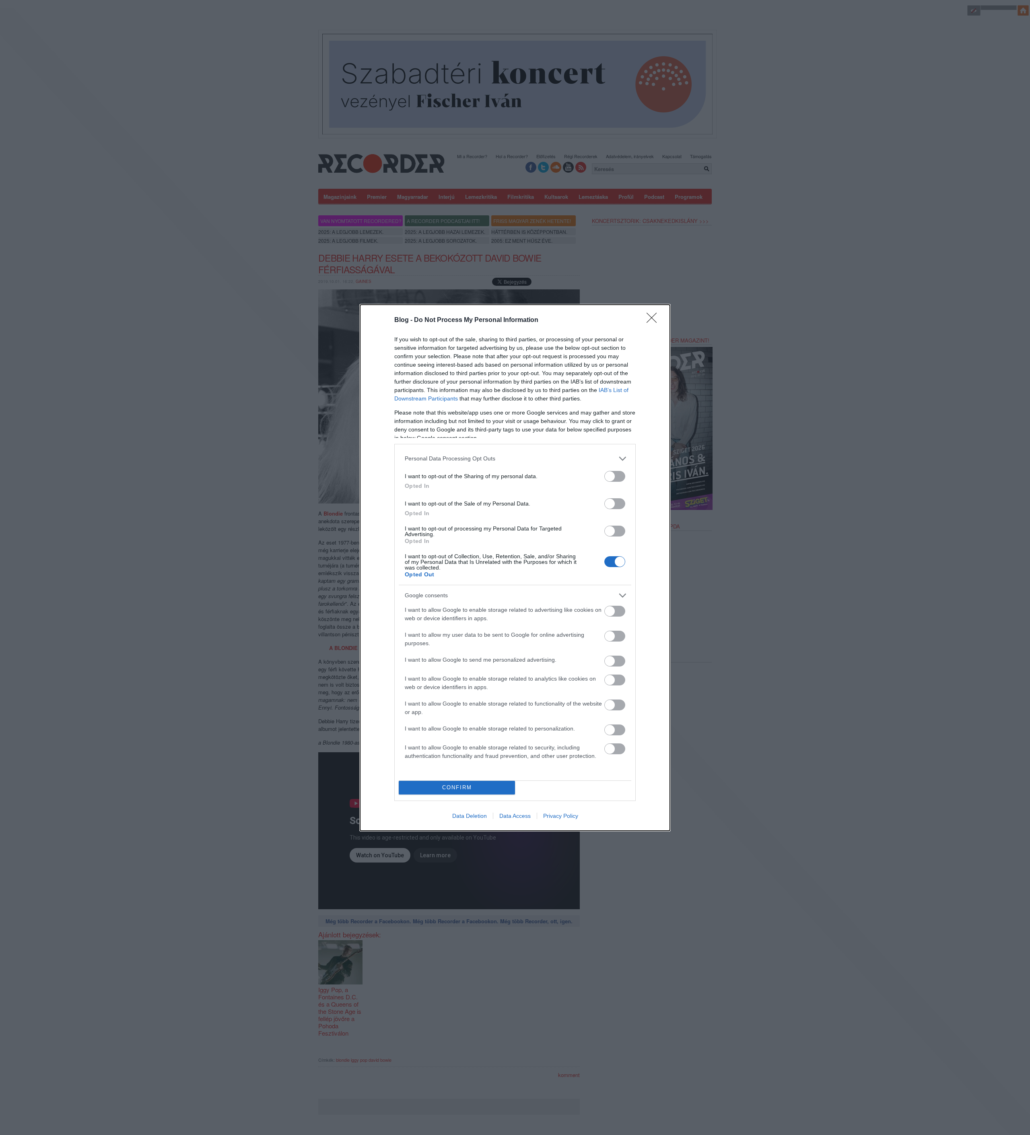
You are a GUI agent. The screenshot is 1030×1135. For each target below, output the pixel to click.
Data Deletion (469, 816)
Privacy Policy (560, 816)
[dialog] (515, 568)
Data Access (515, 816)
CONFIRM (457, 787)
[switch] (614, 476)
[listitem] (515, 458)
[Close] (654, 320)
